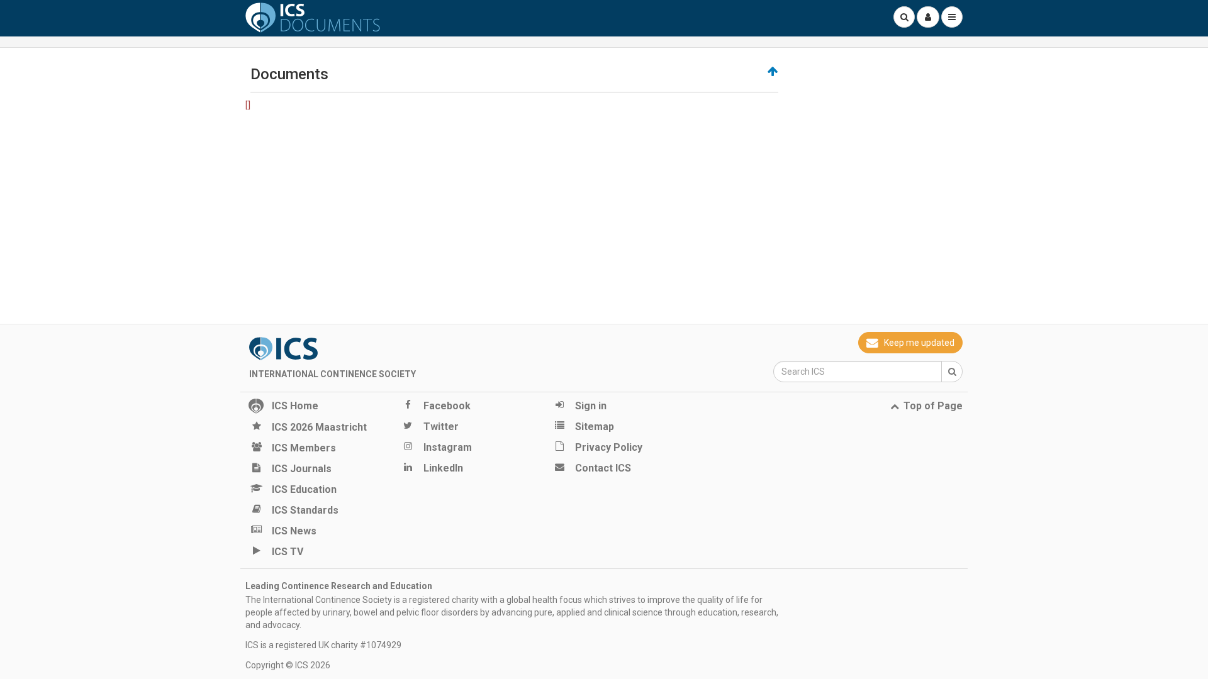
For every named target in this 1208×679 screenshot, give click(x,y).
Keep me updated (919, 343)
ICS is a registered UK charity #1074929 (323, 645)
